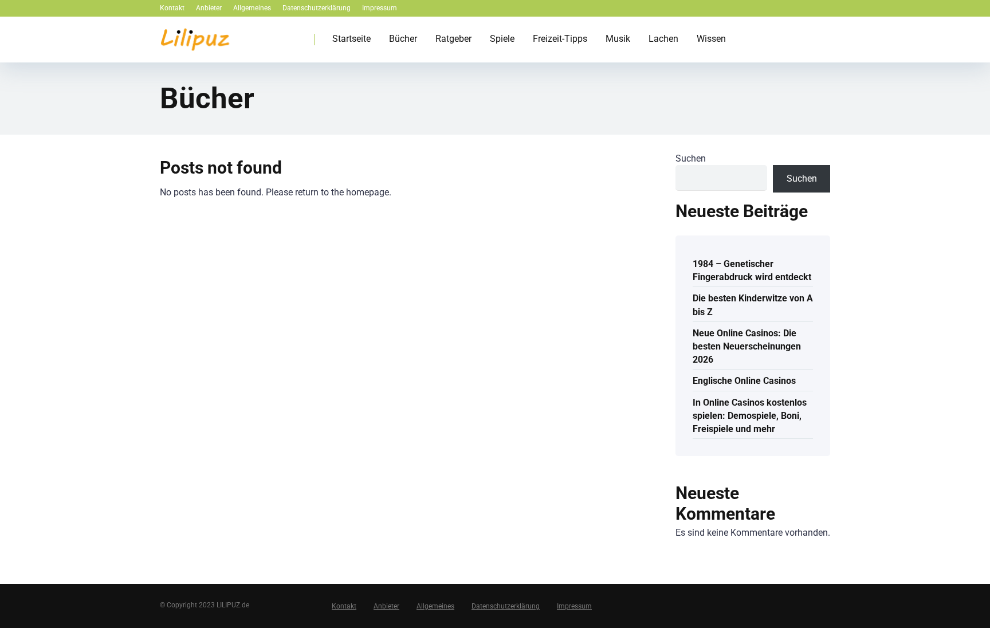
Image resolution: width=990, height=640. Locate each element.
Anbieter (209, 8)
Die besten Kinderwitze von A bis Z (753, 305)
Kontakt (172, 8)
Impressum (379, 8)
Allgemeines (252, 8)
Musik (618, 38)
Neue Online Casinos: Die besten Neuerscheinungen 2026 (747, 346)
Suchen (690, 158)
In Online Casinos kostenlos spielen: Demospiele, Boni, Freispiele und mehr (750, 415)
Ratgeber (453, 38)
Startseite (351, 38)
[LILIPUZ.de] (195, 35)
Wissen (711, 38)
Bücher (403, 38)
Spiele (502, 38)
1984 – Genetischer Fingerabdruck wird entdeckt (752, 270)
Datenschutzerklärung (316, 8)
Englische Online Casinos (744, 380)
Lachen (663, 38)
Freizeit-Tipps (560, 38)
